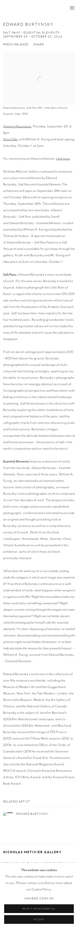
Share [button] (38, 44)
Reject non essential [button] (39, 909)
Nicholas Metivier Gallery (32, 8)
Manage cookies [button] (39, 898)
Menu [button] (72, 8)
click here (63, 158)
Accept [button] (39, 919)
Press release (15, 44)
